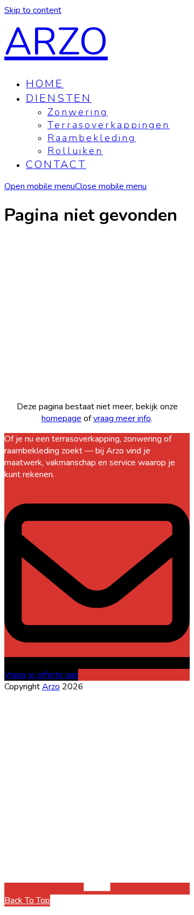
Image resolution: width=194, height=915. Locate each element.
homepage (61, 418)
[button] (75, 186)
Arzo (56, 42)
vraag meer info (122, 418)
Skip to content (32, 10)
